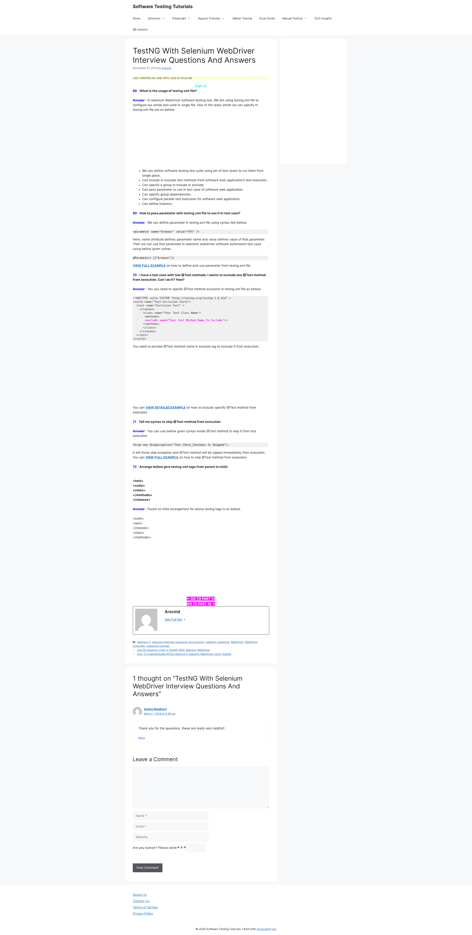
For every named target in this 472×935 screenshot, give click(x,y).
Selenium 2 (143, 642)
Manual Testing (292, 18)
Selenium (154, 18)
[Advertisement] (201, 143)
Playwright (179, 18)
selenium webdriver (217, 642)
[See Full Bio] (184, 619)
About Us (140, 895)
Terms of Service (145, 907)
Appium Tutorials (209, 18)
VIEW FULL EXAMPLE (149, 265)
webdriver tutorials (157, 645)
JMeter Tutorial (242, 18)
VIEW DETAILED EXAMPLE (165, 407)
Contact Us (141, 901)
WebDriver (237, 642)
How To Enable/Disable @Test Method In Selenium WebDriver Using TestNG (184, 654)
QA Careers (140, 29)
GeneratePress (266, 929)
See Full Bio (173, 619)
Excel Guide (267, 18)
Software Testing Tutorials (163, 6)
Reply (141, 737)
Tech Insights (323, 18)
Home (136, 18)
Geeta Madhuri (155, 709)
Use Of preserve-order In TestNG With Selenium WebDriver (173, 650)
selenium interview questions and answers (178, 642)
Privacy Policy (143, 913)
